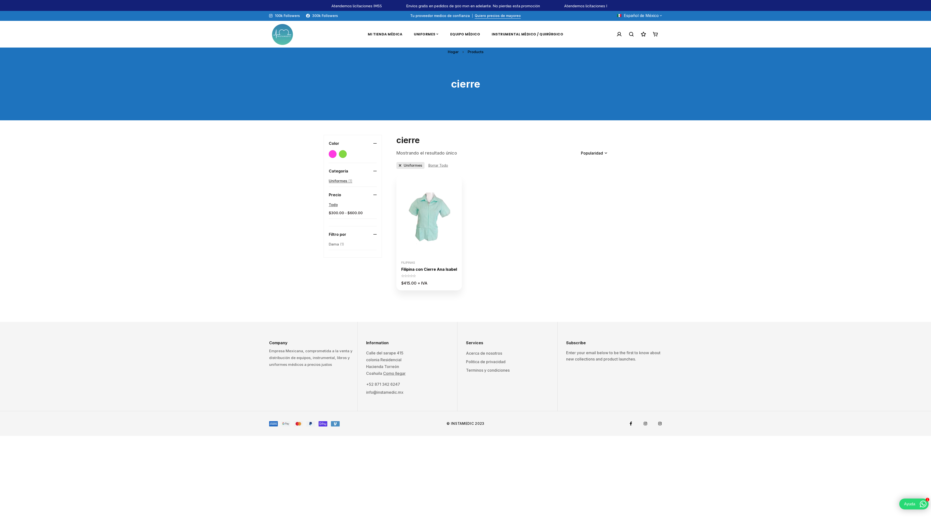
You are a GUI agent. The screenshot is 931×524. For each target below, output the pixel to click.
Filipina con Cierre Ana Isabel (429, 269)
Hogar (453, 51)
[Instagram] (645, 424)
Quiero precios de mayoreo (498, 16)
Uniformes (340, 181)
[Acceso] (619, 34)
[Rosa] (333, 154)
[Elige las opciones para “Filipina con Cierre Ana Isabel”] (418, 252)
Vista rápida (440, 252)
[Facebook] (631, 424)
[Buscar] (631, 34)
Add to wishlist (429, 252)
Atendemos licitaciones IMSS (342, 6)
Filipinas (408, 262)
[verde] (343, 154)
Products (475, 51)
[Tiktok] (660, 424)
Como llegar (394, 373)
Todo (333, 204)
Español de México (641, 15)
